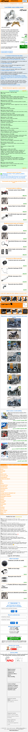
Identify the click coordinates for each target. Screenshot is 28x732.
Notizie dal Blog (11, 676)
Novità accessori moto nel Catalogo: (14, 223)
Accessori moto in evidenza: (14, 188)
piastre (2, 499)
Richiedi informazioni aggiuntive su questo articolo (14, 88)
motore (2, 491)
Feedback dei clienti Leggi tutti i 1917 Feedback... (14, 536)
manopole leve (4, 485)
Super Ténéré (4, 510)
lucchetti (21, 3)
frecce (2, 483)
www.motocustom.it (13, 730)
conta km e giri (4, 475)
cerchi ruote (3, 474)
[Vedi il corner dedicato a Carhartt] (14, 305)
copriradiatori (4, 477)
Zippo (2, 513)
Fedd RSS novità (11, 689)
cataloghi (3, 470)
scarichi (2, 502)
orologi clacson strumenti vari (8, 493)
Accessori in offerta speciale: (14, 258)
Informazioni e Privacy (13, 686)
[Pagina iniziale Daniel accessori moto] (4, 1)
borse (2, 469)
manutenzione (4, 488)
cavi (2, 472)
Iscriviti (13, 622)
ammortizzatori (4, 467)
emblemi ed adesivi (5, 478)
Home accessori (4, 3)
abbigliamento (13, 3)
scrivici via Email (11, 683)
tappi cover (3, 511)
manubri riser (4, 486)
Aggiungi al (24, 46)
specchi (2, 508)
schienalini (3, 504)
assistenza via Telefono (13, 685)
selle (2, 505)
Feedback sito (11, 672)
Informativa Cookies (12, 688)
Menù (24, 1)
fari (1, 480)
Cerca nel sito (14, 603)
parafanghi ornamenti (6, 496)
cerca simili (4, 52)
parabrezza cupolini (5, 494)
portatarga (3, 500)
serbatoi (3, 507)
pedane (2, 497)
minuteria (3, 489)
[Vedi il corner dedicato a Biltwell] (14, 299)
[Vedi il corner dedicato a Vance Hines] (14, 311)
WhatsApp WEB (15, 638)
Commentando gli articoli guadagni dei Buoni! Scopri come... (14, 182)
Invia (12, 611)
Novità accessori (11, 670)
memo (10, 52)
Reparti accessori (11, 669)
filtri (2, 482)
